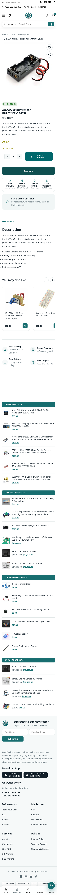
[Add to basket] (25, 325)
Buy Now (28, 171)
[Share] (49, 54)
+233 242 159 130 (11, 795)
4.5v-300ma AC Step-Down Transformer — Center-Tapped (14, 316)
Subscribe (13, 738)
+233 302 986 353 (11, 792)
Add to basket (40, 156)
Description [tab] (8, 221)
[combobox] (32, 24)
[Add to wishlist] (49, 47)
